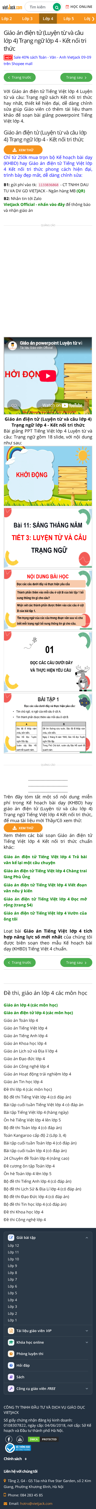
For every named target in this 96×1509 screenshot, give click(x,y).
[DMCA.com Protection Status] (43, 1439)
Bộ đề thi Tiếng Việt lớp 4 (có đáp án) (37, 1097)
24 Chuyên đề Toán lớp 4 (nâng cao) (36, 1158)
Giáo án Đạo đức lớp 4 (24, 1058)
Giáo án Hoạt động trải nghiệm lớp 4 (37, 1074)
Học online (81, 6)
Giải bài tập (26, 1237)
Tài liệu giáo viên (33, 1331)
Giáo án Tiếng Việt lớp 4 (25, 1028)
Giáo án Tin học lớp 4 (23, 1081)
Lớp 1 (12, 1320)
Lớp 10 (13, 1259)
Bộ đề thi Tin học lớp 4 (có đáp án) (35, 1204)
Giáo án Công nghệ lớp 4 (26, 1066)
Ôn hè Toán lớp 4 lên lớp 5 (27, 1173)
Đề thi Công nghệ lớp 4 (25, 1219)
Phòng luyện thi (29, 1353)
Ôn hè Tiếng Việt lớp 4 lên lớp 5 (32, 1120)
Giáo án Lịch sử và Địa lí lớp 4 (30, 1051)
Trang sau (75, 77)
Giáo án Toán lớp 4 (21, 1020)
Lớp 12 (13, 1245)
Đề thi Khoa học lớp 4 (23, 1212)
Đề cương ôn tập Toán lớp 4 (29, 1166)
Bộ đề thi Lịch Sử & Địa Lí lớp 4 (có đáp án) (42, 1189)
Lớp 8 (12, 1272)
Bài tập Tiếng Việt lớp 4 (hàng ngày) (36, 1112)
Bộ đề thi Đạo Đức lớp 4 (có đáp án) (36, 1196)
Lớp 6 (12, 1286)
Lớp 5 (69, 18)
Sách (20, 1377)
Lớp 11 (13, 1252)
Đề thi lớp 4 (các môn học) (28, 1089)
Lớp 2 (12, 1313)
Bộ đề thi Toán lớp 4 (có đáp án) (33, 1127)
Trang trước (21, 77)
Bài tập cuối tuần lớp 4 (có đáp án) (35, 1150)
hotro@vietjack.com (36, 1503)
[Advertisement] (48, 283)
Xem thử (26, 150)
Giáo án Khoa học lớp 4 (25, 1043)
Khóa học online (30, 1342)
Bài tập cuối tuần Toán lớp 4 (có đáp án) (40, 1143)
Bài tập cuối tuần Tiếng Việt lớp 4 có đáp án (43, 1104)
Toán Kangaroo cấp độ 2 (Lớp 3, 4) (35, 1135)
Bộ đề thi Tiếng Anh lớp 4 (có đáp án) (37, 1181)
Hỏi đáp (23, 1365)
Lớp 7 (12, 1279)
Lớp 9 (12, 1266)
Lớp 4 (48, 18)
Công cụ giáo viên (35, 1388)
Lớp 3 (27, 18)
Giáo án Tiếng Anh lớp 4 (26, 1035)
